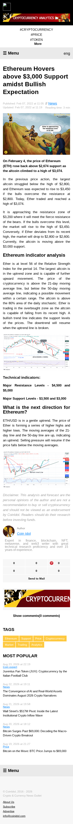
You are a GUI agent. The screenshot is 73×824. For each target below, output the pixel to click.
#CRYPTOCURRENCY (36, 29)
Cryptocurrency (55, 638)
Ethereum (11, 638)
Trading (22, 644)
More (38, 43)
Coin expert (10, 666)
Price (38, 638)
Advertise (8, 811)
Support (26, 638)
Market (9, 644)
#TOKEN (36, 39)
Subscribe (9, 806)
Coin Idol (24, 534)
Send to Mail (36, 578)
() (36, 616)
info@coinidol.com (14, 815)
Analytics (36, 644)
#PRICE (36, 34)
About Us (8, 801)
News (52, 103)
